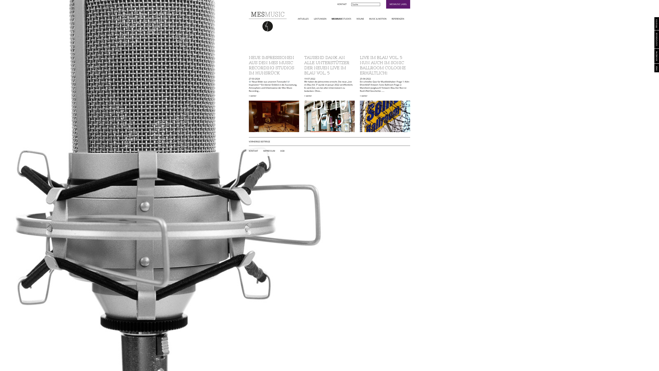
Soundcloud (656, 39)
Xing (656, 68)
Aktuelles (303, 18)
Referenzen (398, 18)
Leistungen (320, 18)
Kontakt (342, 4)
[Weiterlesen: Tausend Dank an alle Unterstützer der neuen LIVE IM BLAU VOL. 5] (329, 116)
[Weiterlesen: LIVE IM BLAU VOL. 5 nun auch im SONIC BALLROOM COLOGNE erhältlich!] (385, 116)
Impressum (269, 150)
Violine (360, 18)
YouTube (656, 23)
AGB (282, 150)
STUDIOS (341, 18)
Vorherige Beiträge (259, 141)
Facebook (656, 56)
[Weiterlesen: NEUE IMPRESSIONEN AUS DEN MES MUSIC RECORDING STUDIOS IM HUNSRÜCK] (274, 116)
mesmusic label (398, 4)
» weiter (252, 95)
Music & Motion (377, 18)
